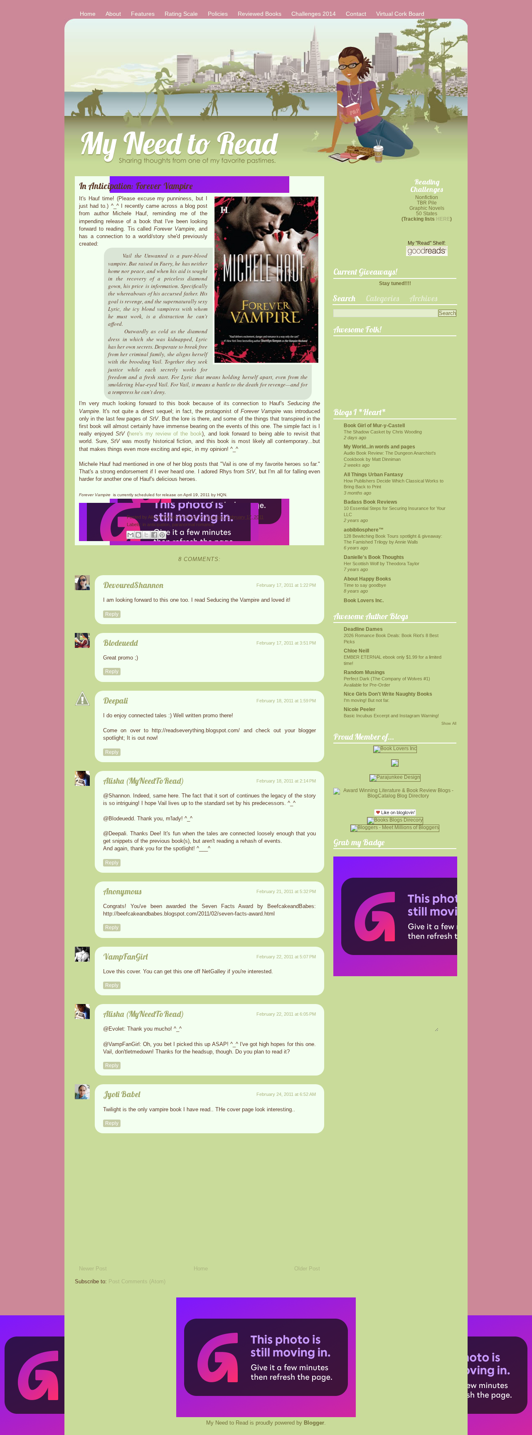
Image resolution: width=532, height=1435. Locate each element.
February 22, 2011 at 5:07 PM (286, 956)
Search (343, 298)
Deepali (115, 700)
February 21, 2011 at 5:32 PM (286, 891)
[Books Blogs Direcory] (395, 819)
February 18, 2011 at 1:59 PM (286, 700)
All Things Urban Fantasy (373, 474)
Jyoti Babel (121, 1094)
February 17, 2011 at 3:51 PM (286, 642)
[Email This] (130, 535)
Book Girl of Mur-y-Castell (374, 425)
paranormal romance (193, 524)
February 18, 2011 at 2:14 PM (286, 780)
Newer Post (93, 1268)
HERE (443, 219)
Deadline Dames (363, 629)
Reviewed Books (259, 13)
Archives (423, 298)
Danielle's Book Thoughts (374, 557)
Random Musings (364, 672)
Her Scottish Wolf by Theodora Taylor (381, 563)
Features (143, 13)
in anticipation (156, 524)
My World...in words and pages (379, 446)
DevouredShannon (133, 585)
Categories (382, 298)
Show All (448, 723)
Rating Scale (181, 13)
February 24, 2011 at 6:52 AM (286, 1094)
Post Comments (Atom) (136, 1281)
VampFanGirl (125, 956)
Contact (356, 13)
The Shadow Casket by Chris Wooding (383, 431)
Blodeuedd (120, 643)
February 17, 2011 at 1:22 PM (286, 585)
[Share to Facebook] (154, 535)
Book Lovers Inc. (364, 600)
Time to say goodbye (365, 585)
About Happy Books (367, 578)
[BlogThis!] (138, 535)
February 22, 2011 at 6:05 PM (286, 1014)
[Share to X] (146, 535)
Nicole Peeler (359, 709)
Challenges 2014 (313, 13)
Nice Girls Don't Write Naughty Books (388, 694)
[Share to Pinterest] (162, 535)
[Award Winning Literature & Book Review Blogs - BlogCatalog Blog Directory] (394, 795)
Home (88, 13)
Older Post (307, 1268)
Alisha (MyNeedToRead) (173, 516)
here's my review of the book (165, 434)
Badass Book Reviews (370, 502)
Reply (111, 614)
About (113, 13)
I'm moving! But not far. (366, 700)
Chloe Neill (356, 650)
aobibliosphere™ (364, 529)
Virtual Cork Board (400, 13)
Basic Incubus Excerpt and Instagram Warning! (391, 715)
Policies (218, 13)
